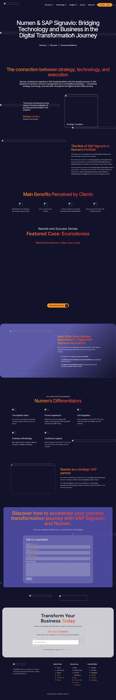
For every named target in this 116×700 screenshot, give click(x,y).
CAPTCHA (36, 645)
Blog (75, 668)
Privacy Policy (68, 649)
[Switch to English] (100, 5)
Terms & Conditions (77, 674)
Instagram (94, 673)
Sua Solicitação (31, 561)
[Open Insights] (76, 5)
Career (59, 673)
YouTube (93, 670)
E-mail (31, 555)
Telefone (32, 550)
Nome (31, 544)
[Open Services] (52, 5)
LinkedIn (93, 668)
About (59, 668)
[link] (81, 111)
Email (34, 639)
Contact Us (60, 670)
